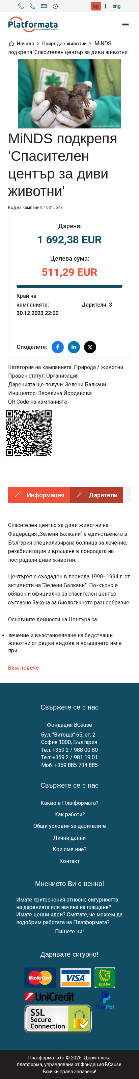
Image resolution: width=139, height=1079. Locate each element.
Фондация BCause (69, 725)
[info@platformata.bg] (44, 6)
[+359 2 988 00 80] (21, 6)
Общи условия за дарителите (69, 826)
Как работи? (69, 814)
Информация (45, 495)
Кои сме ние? (70, 849)
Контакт (69, 861)
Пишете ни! (69, 931)
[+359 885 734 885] (32, 6)
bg (96, 6)
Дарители (103, 495)
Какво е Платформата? (69, 803)
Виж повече (23, 668)
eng (116, 6)
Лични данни (69, 838)
